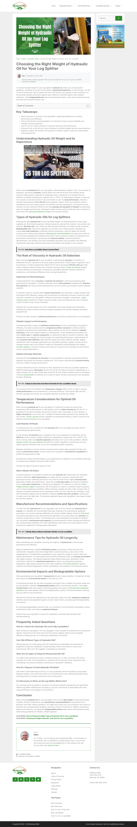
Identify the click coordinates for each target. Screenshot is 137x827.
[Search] (118, 18)
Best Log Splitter (57, 813)
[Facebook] (15, 779)
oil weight (37, 756)
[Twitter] (21, 779)
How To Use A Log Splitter (61, 816)
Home (54, 6)
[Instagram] (26, 779)
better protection (73, 564)
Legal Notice (55, 786)
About (53, 773)
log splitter (30, 756)
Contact (54, 792)
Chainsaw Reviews (65, 6)
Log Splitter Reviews (103, 6)
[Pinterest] (32, 779)
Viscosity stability (22, 347)
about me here (53, 745)
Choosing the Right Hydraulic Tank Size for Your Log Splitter (49, 718)
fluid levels (85, 513)
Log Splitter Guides (33, 59)
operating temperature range (39, 212)
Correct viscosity (32, 417)
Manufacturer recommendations (59, 234)
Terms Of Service (57, 776)
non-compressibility (27, 375)
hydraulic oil (22, 756)
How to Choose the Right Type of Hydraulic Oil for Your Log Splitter (52, 716)
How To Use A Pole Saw (60, 809)
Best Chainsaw (56, 803)
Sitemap (54, 789)
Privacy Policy (56, 779)
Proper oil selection (73, 267)
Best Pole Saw (56, 806)
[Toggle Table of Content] (87, 105)
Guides (118, 6)
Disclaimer (33, 81)
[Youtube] (38, 779)
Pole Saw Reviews (84, 6)
